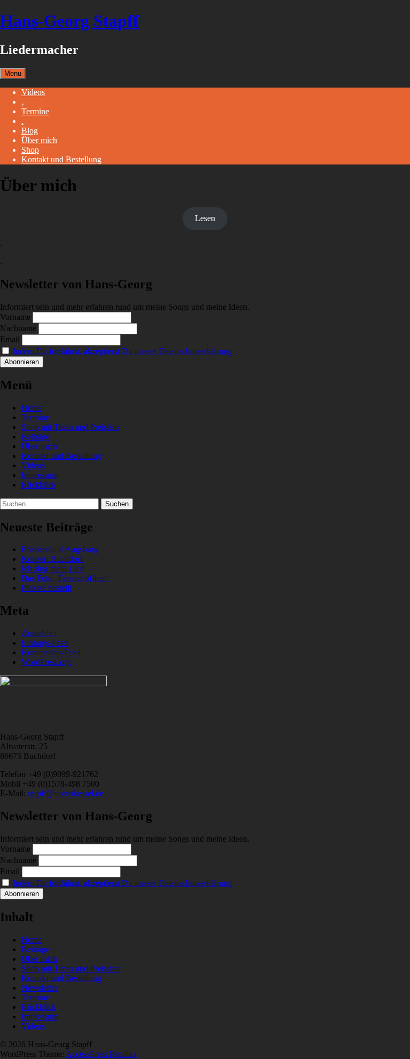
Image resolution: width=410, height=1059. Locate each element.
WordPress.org (46, 661)
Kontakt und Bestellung (61, 159)
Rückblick (38, 484)
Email (10, 339)
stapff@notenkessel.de (66, 793)
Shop (30, 149)
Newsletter (39, 987)
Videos (33, 92)
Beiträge (35, 436)
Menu (12, 73)
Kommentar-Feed (51, 652)
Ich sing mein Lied (52, 568)
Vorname (15, 316)
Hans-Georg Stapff (69, 20)
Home (31, 407)
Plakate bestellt (46, 587)
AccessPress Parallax (101, 1053)
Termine (35, 111)
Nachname (18, 328)
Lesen (205, 218)
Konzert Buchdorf (52, 558)
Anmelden (39, 633)
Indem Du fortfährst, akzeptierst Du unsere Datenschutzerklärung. (123, 351)
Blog (29, 130)
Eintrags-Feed (44, 642)
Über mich (39, 140)
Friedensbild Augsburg (59, 549)
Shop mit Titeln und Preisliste (70, 427)
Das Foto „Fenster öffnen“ (66, 578)
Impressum (39, 475)
